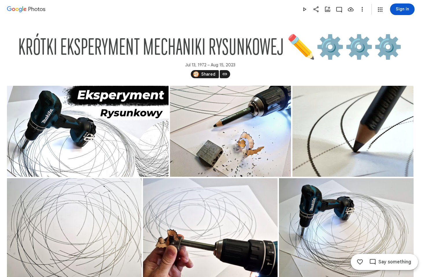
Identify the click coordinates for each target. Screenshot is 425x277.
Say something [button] (394, 262)
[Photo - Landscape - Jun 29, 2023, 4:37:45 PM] (230, 131)
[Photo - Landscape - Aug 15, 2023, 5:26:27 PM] (88, 131)
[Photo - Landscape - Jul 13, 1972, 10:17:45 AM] (352, 131)
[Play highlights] (304, 9)
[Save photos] (350, 9)
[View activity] (339, 9)
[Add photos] (327, 9)
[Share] (316, 9)
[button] (380, 9)
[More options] (362, 9)
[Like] (360, 262)
